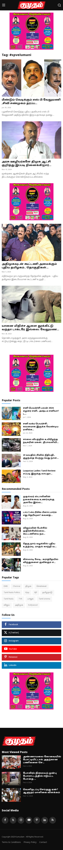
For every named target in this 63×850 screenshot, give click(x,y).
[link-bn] (31, 31)
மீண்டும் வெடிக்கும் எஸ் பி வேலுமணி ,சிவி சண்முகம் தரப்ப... (31, 101)
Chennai (16, 586)
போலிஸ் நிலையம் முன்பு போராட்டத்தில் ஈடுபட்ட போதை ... (40, 776)
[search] (59, 5)
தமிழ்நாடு (47, 592)
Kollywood (33, 605)
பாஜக (30, 599)
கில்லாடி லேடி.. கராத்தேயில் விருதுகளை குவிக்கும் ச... (40, 561)
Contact (43, 842)
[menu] (3, 5)
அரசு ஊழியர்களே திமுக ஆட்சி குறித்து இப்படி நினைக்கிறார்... (26, 163)
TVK (20, 599)
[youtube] (28, 820)
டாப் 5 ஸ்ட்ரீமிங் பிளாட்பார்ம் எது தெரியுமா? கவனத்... (40, 514)
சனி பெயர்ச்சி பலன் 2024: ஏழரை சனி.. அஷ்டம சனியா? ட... (41, 411)
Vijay (27, 592)
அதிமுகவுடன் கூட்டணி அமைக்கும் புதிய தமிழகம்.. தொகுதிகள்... (29, 265)
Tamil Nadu (8, 599)
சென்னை (41, 586)
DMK (6, 586)
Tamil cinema (44, 599)
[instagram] (21, 820)
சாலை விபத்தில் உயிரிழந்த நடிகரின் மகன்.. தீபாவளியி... (41, 441)
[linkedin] (44, 820)
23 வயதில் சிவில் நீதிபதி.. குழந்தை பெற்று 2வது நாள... (41, 456)
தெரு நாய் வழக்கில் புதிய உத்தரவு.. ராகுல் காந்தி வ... (40, 545)
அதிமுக (19, 605)
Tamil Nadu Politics (12, 592)
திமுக (28, 586)
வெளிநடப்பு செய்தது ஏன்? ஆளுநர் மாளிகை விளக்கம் (41, 791)
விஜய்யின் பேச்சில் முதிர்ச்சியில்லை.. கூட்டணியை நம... (35, 531)
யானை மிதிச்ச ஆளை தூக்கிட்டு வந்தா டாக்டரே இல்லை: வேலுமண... (30, 327)
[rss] (52, 820)
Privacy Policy (30, 842)
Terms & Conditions (11, 842)
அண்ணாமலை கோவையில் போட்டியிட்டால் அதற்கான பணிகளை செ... (42, 759)
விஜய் (7, 605)
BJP (35, 592)
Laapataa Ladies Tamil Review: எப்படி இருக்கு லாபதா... (39, 472)
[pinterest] (36, 820)
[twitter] (13, 820)
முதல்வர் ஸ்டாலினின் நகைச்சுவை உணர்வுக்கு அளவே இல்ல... (38, 499)
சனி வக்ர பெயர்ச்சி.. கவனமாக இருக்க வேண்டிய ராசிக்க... (40, 427)
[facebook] (5, 820)
